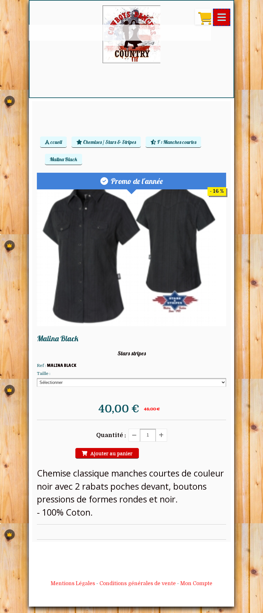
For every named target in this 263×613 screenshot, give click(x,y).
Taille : (43, 373)
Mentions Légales (73, 583)
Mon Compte (196, 583)
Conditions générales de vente (137, 583)
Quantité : (111, 435)
